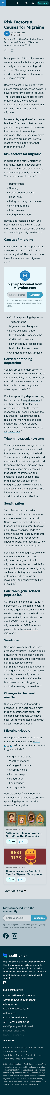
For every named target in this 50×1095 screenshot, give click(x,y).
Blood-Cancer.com (14, 1035)
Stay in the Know (25, 1053)
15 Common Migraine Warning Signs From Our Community (24, 834)
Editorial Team (19, 32)
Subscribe (43, 3)
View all (10, 1040)
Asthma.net (9, 1013)
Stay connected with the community (18, 909)
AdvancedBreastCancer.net (19, 995)
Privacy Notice (14, 1079)
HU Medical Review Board (30, 39)
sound (10, 583)
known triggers (12, 541)
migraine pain (12, 431)
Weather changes (19, 761)
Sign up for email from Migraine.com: (25, 286)
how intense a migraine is (23, 488)
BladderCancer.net (14, 1030)
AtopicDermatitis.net (15, 1017)
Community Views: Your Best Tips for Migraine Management (24, 872)
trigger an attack (13, 146)
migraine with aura (23, 711)
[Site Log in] (33, 3)
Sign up (41, 1069)
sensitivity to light (33, 579)
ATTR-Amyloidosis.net (16, 1021)
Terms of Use (30, 1079)
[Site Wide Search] (17, 3)
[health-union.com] (15, 956)
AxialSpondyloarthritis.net (18, 1026)
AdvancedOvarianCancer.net (19, 999)
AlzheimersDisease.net (16, 1008)
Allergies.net (10, 1004)
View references (14, 890)
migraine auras (31, 400)
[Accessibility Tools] (26, 3)
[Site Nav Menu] (11, 3)
